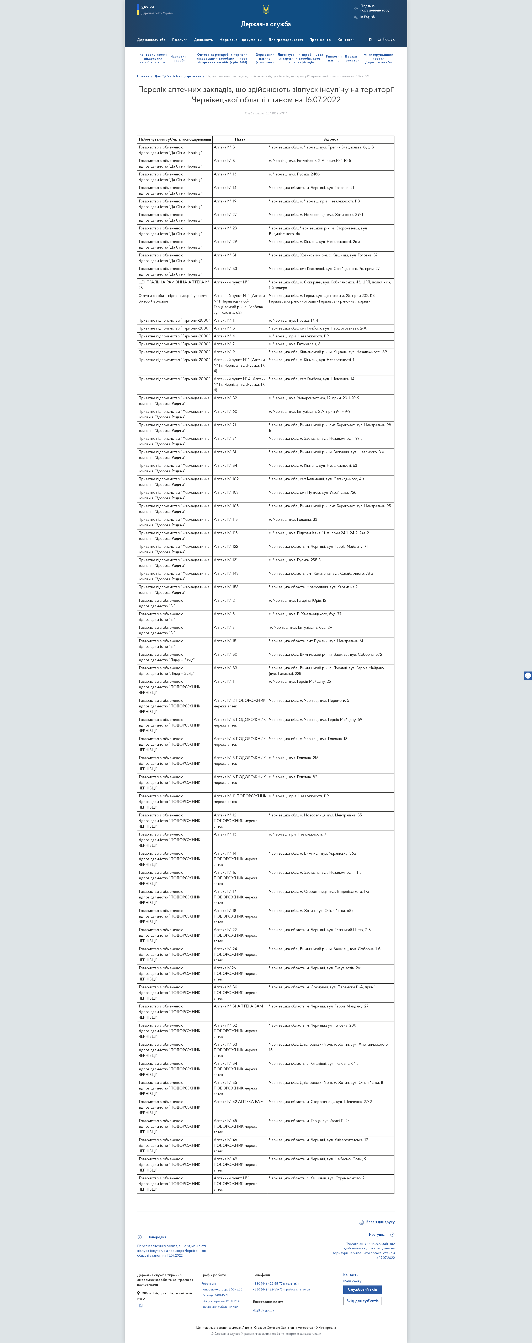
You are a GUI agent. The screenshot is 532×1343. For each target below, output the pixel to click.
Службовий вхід (362, 1290)
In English (367, 17)
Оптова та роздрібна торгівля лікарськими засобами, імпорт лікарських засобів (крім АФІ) (222, 58)
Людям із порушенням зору (375, 8)
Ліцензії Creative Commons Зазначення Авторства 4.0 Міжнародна (289, 1328)
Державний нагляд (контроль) (265, 58)
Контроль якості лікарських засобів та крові (153, 58)
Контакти (350, 1275)
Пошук (389, 39)
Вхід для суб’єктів (362, 1301)
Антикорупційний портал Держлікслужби (378, 58)
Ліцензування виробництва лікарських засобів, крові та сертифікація (300, 58)
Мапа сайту (352, 1281)
